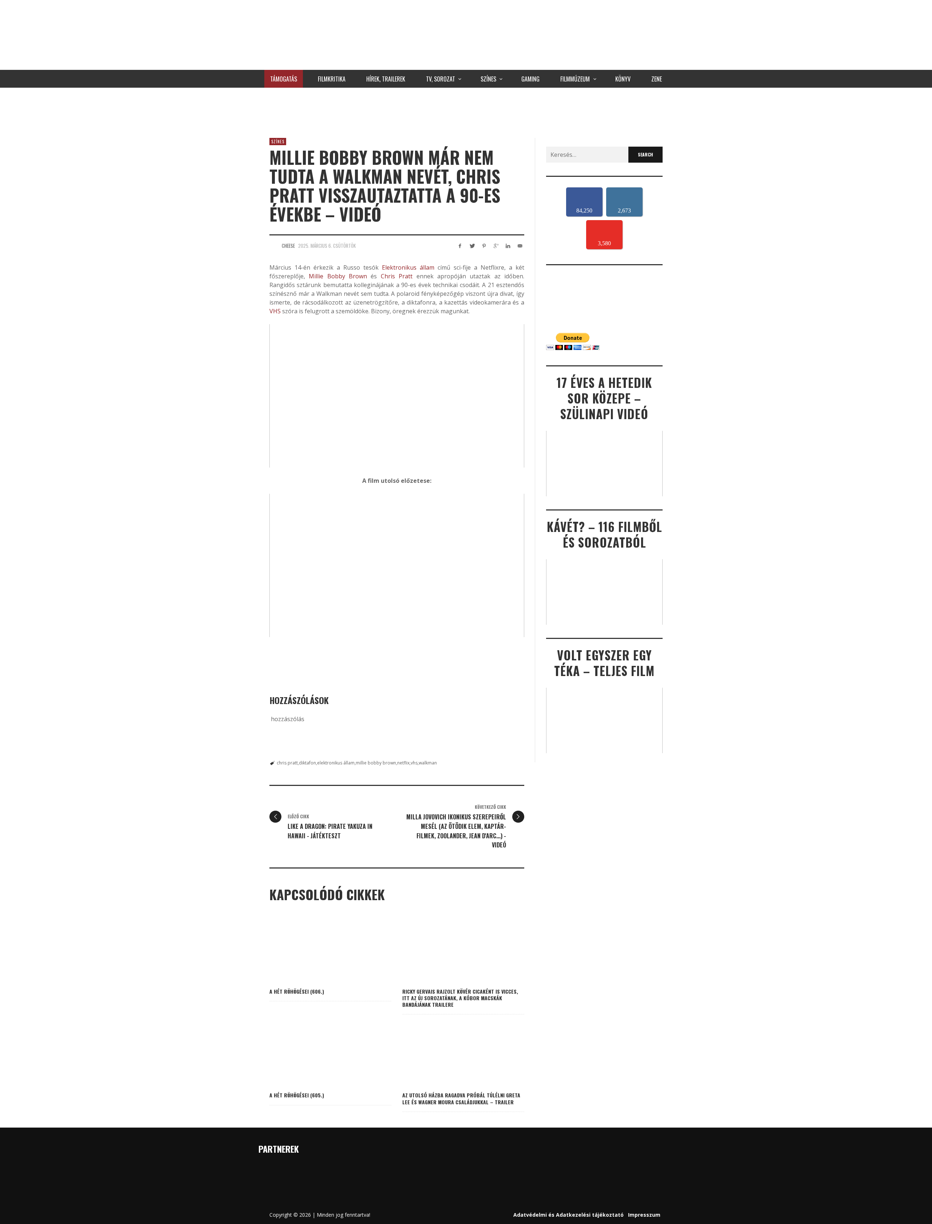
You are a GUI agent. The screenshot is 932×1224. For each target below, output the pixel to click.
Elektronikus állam (408, 267)
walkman (428, 763)
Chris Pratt (396, 276)
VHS (275, 311)
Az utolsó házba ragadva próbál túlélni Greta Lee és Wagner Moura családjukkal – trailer (461, 1098)
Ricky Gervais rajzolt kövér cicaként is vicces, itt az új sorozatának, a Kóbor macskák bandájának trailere (460, 997)
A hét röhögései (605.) (296, 1095)
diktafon (307, 763)
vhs (414, 763)
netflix (403, 763)
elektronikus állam (336, 763)
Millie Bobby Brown (338, 276)
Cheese (288, 245)
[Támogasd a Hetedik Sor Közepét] (466, 111)
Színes (277, 141)
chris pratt (287, 763)
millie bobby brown (376, 763)
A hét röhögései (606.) (296, 991)
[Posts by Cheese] (273, 245)
